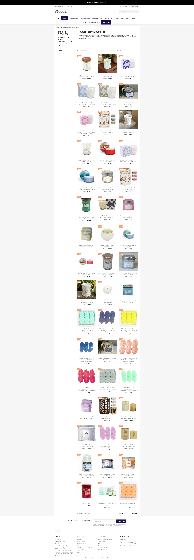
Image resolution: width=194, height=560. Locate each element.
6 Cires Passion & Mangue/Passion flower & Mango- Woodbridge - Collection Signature (108, 446)
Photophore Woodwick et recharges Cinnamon (128, 188)
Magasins (79, 545)
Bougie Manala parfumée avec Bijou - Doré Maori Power (128, 445)
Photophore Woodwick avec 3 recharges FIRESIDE (107, 417)
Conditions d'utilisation (83, 543)
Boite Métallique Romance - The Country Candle (107, 358)
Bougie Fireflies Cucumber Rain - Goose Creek (128, 245)
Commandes (101, 541)
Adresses (100, 545)
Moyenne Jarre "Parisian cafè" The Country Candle (107, 273)
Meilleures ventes (59, 543)
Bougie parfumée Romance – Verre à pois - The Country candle (107, 216)
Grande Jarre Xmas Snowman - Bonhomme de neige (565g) (86, 474)
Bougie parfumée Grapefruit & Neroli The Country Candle (86, 245)
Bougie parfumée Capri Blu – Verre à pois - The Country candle (128, 75)
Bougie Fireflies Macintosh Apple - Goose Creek (107, 160)
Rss (59, 530)
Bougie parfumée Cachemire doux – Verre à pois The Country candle (107, 103)
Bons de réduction (103, 547)
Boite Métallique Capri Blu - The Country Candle (128, 103)
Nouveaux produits (60, 541)
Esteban (60, 39)
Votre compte (103, 536)
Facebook (56, 530)
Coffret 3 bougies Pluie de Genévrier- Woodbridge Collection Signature (107, 503)
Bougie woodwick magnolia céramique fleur (107, 301)
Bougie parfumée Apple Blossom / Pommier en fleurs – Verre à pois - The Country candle (86, 132)
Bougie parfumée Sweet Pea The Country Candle (128, 301)
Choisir (127, 51)
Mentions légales (81, 541)
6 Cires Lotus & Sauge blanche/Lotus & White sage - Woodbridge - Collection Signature (86, 389)
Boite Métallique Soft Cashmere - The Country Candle (107, 188)
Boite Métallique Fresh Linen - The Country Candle (128, 273)
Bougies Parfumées (63, 33)
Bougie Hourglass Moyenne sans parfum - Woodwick (86, 160)
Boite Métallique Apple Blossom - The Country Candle (128, 216)
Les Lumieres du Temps (65, 44)
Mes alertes (101, 549)
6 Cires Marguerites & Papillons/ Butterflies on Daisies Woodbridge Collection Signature (129, 359)
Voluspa (60, 48)
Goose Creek (61, 41)
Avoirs (99, 543)
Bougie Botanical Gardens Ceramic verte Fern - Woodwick (107, 75)
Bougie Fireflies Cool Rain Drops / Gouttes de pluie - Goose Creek (86, 188)
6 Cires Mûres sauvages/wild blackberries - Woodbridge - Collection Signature (86, 359)
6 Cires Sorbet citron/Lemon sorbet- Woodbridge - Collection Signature (128, 330)
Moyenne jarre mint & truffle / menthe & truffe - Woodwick (86, 75)
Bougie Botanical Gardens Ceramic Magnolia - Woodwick (129, 131)
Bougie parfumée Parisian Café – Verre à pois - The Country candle (128, 160)
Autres (60, 50)
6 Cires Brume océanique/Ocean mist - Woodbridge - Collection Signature (107, 330)
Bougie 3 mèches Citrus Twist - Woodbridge (129, 474)
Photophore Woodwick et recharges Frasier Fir (107, 131)
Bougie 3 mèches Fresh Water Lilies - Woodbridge (107, 474)
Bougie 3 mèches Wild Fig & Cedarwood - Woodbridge (86, 445)
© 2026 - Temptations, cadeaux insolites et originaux (97, 558)
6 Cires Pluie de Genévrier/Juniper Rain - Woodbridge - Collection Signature (86, 330)
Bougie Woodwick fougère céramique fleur (107, 245)
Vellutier (60, 46)
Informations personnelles (105, 539)
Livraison (79, 539)
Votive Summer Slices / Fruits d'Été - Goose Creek (86, 502)
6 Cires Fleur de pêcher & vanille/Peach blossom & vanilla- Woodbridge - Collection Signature (129, 503)
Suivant (134, 513)
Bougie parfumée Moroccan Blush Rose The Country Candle (86, 417)
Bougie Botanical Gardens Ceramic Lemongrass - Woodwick (86, 301)
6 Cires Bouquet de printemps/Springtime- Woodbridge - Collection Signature (129, 389)
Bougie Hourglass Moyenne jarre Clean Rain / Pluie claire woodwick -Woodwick (86, 217)
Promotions (58, 539)
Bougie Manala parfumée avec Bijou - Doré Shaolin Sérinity (128, 417)
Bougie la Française (63, 37)
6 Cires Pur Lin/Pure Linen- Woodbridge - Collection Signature (107, 388)
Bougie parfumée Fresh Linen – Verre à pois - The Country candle (86, 103)
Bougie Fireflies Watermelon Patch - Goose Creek (86, 273)
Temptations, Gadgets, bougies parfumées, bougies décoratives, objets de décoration (63, 547)
